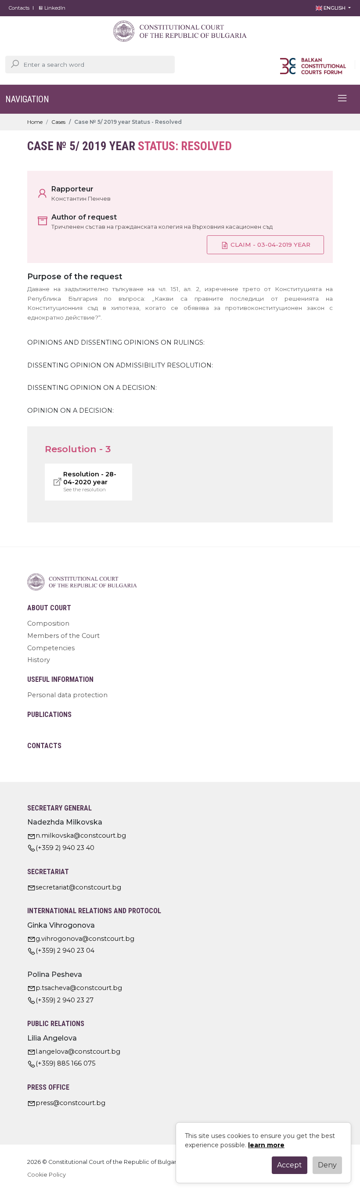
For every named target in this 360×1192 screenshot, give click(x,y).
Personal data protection (67, 695)
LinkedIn (54, 8)
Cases (58, 122)
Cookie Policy (46, 1174)
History (38, 660)
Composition (48, 623)
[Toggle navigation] (342, 99)
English (334, 8)
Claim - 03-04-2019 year (269, 244)
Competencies (51, 648)
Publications (49, 714)
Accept (289, 1165)
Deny (327, 1165)
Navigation (27, 99)
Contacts (19, 8)
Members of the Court (63, 636)
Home (35, 122)
